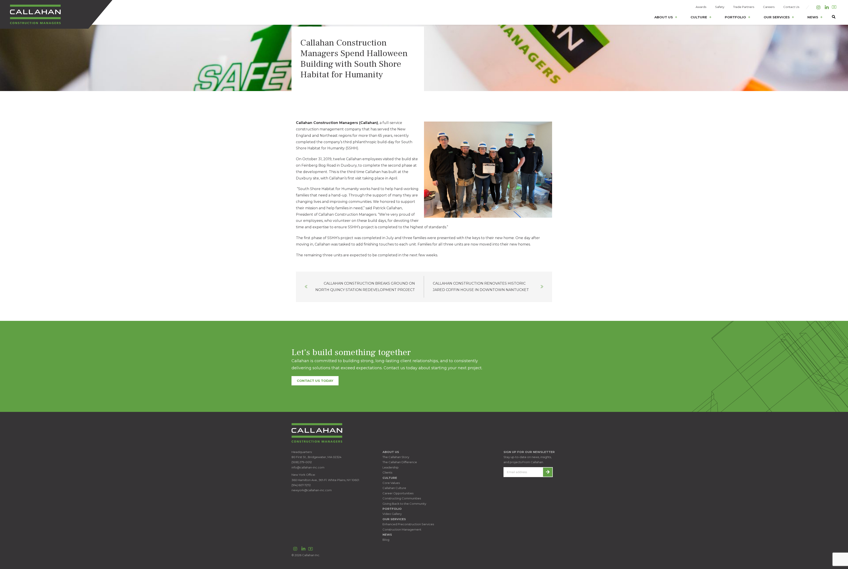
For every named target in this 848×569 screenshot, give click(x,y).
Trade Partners (743, 7)
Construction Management (401, 529)
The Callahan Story (395, 457)
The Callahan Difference (399, 462)
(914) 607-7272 (301, 485)
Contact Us (791, 7)
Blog (385, 539)
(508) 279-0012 (302, 462)
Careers (768, 7)
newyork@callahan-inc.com (312, 490)
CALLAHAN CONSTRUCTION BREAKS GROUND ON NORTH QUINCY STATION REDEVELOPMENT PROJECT (365, 286)
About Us (663, 17)
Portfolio (735, 17)
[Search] (831, 18)
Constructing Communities (401, 498)
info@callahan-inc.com (308, 467)
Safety (719, 7)
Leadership (390, 467)
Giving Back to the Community (404, 503)
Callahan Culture (394, 488)
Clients (387, 472)
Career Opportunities (397, 493)
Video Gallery (392, 514)
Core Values (391, 483)
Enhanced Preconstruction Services (408, 524)
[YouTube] (834, 7)
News (812, 17)
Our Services (777, 17)
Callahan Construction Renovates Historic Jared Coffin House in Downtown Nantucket (481, 286)
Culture (699, 17)
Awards (701, 7)
